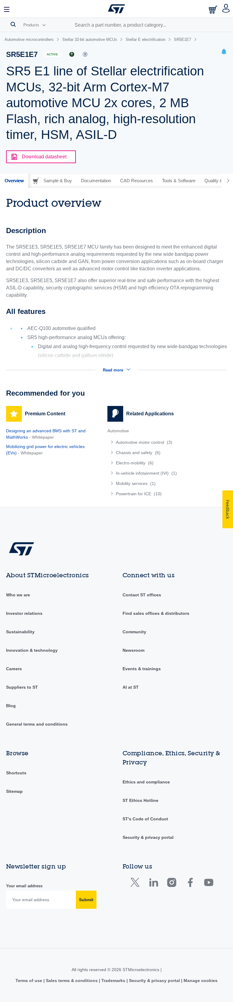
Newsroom (133, 650)
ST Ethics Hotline (140, 800)
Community (134, 631)
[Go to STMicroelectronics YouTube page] (208, 884)
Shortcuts (16, 772)
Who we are (18, 594)
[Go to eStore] (213, 9)
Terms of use (29, 980)
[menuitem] (152, 442)
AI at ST (131, 687)
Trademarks (113, 980)
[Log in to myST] (226, 9)
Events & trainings (142, 668)
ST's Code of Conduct (145, 818)
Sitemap (14, 791)
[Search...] (13, 24)
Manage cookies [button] (200, 980)
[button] (7, 9)
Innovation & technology (32, 650)
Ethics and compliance (146, 782)
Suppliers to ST (22, 687)
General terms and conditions (37, 724)
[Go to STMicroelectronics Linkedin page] (153, 884)
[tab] (14, 181)
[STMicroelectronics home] (116, 8)
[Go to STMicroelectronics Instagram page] (171, 884)
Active (52, 54)
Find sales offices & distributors (156, 613)
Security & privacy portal (148, 837)
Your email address (24, 886)
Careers (14, 668)
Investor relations (24, 613)
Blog (11, 705)
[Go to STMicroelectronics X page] (136, 884)
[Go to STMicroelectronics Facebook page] (190, 884)
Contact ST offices (142, 594)
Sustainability (20, 631)
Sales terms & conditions (72, 980)
